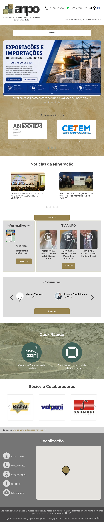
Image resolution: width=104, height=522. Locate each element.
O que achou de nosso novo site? (29, 430)
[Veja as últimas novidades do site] (66, 513)
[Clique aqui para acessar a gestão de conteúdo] (98, 518)
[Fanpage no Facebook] (99, 8)
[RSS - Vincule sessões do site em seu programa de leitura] (70, 513)
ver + (29, 225)
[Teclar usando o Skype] (91, 8)
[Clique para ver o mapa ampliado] (95, 8)
